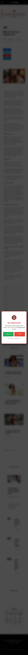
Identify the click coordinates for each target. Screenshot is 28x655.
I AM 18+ (8, 334)
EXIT (20, 334)
